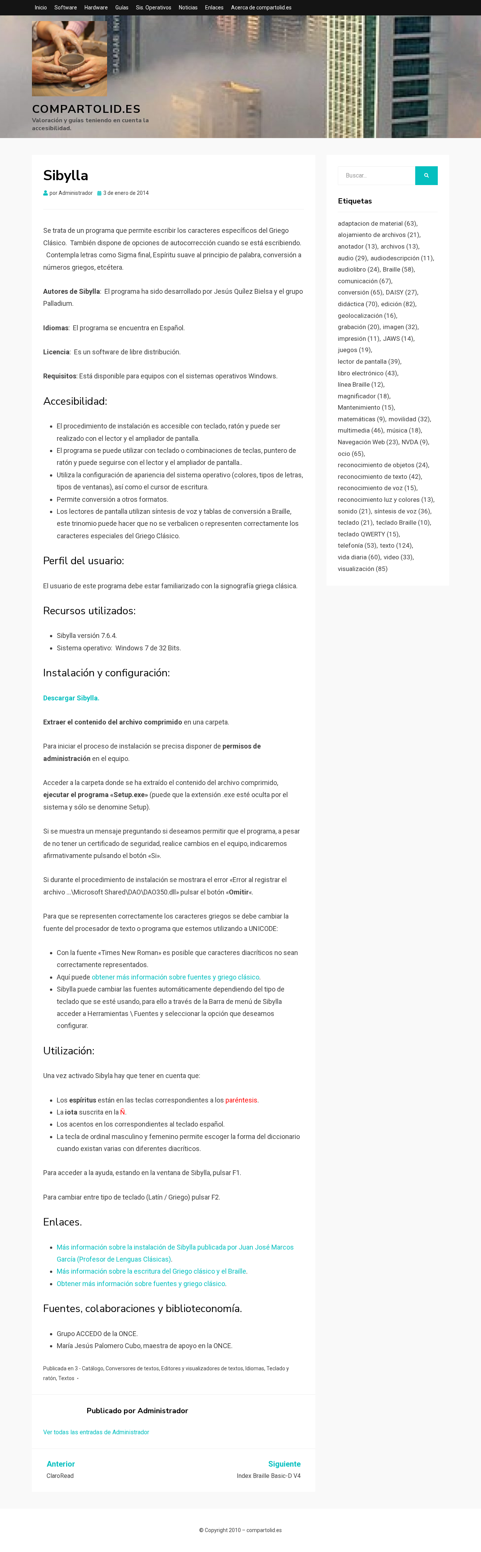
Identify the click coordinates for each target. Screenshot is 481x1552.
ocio (351, 453)
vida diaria (359, 557)
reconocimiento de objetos (383, 465)
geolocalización (367, 315)
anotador (357, 246)
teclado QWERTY (368, 534)
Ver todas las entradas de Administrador (96, 1432)
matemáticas (361, 419)
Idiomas (254, 1368)
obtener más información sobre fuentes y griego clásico (175, 977)
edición (398, 304)
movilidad (409, 419)
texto (396, 545)
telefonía (357, 545)
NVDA (415, 442)
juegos (354, 350)
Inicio (41, 8)
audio (352, 258)
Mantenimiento (366, 407)
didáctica (358, 304)
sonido (354, 511)
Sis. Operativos (153, 8)
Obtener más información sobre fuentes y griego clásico (141, 1284)
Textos (66, 1378)
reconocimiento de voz (377, 488)
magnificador (363, 396)
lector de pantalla (369, 361)
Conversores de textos (132, 1368)
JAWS (398, 338)
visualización (363, 569)
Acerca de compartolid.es (261, 8)
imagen (400, 327)
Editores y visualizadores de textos (202, 1368)
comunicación (364, 281)
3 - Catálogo (89, 1368)
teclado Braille (403, 522)
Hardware (96, 8)
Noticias (188, 8)
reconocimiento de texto (379, 476)
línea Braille (360, 384)
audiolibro (359, 269)
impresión (359, 338)
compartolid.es (86, 109)
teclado (355, 522)
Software (65, 8)
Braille (398, 269)
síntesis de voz (402, 511)
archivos (399, 246)
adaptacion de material (377, 223)
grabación (359, 327)
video (398, 557)
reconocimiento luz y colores (385, 499)
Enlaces (214, 8)
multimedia (360, 430)
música (404, 430)
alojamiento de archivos (378, 234)
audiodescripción (402, 258)
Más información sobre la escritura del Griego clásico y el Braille (151, 1271)
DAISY (401, 292)
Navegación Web (368, 442)
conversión (360, 292)
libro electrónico (367, 373)
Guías (122, 8)
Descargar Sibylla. (71, 698)
